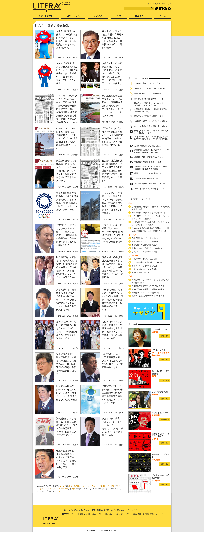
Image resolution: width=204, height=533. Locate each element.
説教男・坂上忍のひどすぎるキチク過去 (148, 296)
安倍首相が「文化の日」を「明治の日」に (151, 88)
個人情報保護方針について (153, 514)
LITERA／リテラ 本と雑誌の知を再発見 (51, 6)
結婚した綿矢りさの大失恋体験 (144, 269)
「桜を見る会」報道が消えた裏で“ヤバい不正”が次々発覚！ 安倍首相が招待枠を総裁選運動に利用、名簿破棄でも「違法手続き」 (112, 299)
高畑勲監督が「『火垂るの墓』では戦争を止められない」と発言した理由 (151, 223)
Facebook (161, 8)
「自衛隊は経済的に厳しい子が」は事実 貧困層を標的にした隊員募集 (151, 167)
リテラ (57, 491)
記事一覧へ (165, 336)
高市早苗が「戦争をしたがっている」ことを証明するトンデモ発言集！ (151, 104)
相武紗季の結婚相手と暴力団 (146, 178)
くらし (162, 17)
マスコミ (77, 486)
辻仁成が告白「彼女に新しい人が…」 (149, 157)
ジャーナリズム (89, 486)
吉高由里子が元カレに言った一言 (147, 94)
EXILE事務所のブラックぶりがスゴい (147, 238)
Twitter (156, 8)
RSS (169, 8)
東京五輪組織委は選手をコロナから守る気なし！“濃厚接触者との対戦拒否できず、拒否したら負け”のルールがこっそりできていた (112, 105)
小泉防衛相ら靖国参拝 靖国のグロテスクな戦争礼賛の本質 (151, 208)
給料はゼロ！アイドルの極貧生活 (147, 173)
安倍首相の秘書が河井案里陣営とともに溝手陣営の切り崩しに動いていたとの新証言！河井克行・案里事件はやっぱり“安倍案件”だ (112, 267)
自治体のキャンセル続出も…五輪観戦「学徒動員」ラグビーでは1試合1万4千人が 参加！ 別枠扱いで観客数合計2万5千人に (67, 138)
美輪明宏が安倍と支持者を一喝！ (147, 162)
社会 (73, 489)
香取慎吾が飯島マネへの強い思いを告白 (150, 121)
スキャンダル (51, 489)
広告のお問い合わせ (105, 514)
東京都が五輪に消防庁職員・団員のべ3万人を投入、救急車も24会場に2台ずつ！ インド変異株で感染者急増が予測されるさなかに (66, 170)
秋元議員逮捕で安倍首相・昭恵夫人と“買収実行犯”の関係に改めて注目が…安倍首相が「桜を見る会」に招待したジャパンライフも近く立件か (66, 267)
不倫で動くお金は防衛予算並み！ (145, 245)
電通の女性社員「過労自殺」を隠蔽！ (147, 248)
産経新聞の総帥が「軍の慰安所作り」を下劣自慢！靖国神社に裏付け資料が (151, 151)
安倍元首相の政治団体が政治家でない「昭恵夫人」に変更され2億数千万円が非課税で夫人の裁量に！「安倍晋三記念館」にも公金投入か (112, 73)
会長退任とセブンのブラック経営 (145, 241)
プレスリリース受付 (122, 514)
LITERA (63, 486)
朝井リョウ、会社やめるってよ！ (145, 266)
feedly (165, 8)
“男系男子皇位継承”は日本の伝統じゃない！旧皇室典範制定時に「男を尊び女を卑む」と (152, 139)
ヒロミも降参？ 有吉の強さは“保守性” (149, 189)
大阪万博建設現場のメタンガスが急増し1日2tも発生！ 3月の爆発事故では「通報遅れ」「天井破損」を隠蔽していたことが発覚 (67, 73)
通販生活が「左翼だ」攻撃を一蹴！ (148, 116)
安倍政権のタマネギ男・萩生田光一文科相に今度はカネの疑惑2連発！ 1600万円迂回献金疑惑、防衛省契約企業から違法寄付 (66, 364)
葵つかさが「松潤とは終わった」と (148, 99)
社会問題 (111, 486)
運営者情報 (137, 514)
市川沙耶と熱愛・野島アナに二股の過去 (150, 184)
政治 (70, 486)
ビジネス (98, 17)
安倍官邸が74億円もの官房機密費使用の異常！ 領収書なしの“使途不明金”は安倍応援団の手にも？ (112, 361)
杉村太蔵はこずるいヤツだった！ (145, 252)
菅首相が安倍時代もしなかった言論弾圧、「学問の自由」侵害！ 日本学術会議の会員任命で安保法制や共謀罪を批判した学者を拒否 (66, 235)
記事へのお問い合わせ (88, 514)
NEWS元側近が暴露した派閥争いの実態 (148, 289)
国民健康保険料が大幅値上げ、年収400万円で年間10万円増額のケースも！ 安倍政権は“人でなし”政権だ (67, 393)
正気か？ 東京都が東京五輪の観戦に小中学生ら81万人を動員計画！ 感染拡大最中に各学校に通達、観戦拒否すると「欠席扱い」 (112, 170)
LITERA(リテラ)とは (70, 514)
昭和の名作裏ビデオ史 (141, 272)
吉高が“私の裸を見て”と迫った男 (147, 146)
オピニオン (101, 486)
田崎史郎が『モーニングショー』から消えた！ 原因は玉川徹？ (151, 281)
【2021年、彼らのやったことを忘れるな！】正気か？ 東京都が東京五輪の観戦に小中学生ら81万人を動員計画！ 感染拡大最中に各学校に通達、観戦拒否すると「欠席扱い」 (66, 108)
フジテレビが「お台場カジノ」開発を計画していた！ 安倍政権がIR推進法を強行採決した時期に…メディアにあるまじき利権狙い (112, 203)
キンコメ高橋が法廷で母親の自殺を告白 (150, 126)
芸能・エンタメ (46, 17)
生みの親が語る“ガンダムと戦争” (147, 83)
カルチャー (63, 489)
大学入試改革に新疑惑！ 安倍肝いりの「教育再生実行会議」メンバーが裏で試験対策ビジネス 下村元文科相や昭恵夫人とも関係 (66, 299)
